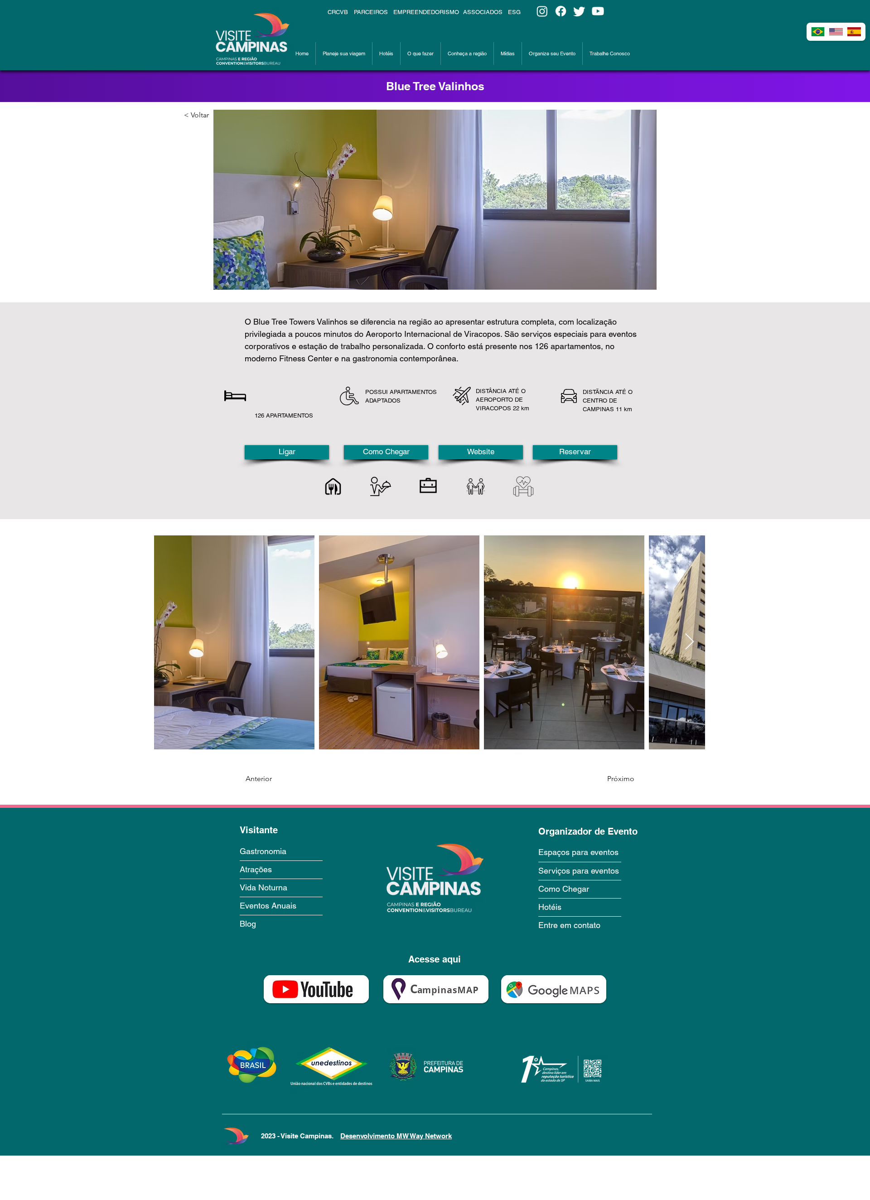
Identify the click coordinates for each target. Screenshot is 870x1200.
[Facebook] (561, 11)
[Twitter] (579, 11)
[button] (344, 53)
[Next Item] (689, 642)
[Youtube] (598, 11)
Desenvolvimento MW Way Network (396, 1136)
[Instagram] (542, 11)
